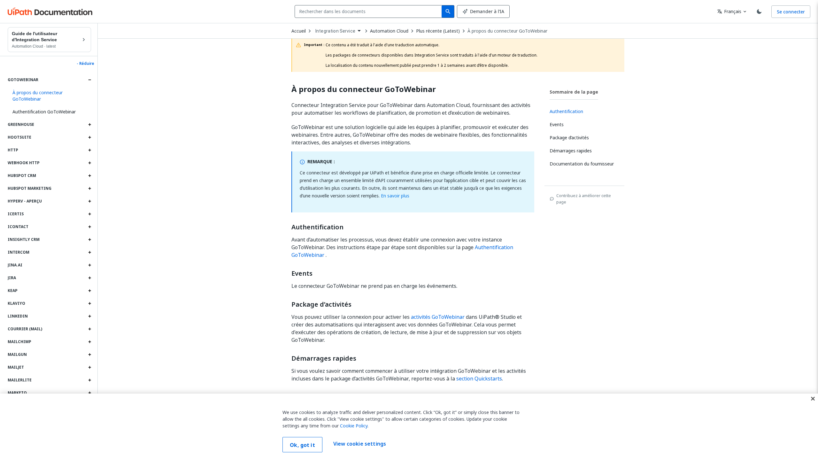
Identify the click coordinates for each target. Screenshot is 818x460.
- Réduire (85, 63)
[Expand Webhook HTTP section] (89, 163)
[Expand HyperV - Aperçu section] (89, 201)
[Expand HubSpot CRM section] (89, 176)
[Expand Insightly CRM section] (89, 239)
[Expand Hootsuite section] (89, 137)
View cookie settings (359, 444)
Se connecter (791, 11)
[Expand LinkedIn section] (89, 316)
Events (302, 273)
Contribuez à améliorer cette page (583, 198)
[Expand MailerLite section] (89, 380)
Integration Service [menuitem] (335, 31)
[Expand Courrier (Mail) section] (89, 329)
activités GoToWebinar (438, 317)
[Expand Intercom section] (89, 252)
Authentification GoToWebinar (44, 111)
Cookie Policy (353, 425)
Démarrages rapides (323, 358)
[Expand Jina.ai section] (89, 265)
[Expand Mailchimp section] (89, 342)
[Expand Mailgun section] (89, 354)
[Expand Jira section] (89, 278)
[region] (409, 427)
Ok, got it (302, 445)
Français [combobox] (729, 11)
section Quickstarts (479, 378)
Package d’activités (321, 304)
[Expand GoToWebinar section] (89, 80)
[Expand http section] (89, 150)
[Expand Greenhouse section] (89, 124)
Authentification (317, 227)
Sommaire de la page (574, 91)
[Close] (813, 399)
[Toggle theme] (759, 11)
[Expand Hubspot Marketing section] (89, 188)
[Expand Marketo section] (89, 393)
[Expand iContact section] (89, 227)
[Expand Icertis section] (89, 214)
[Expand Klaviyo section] (89, 303)
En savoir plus (395, 195)
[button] (49, 95)
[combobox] (369, 11)
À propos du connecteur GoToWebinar (507, 31)
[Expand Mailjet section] (89, 367)
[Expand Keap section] (89, 291)
